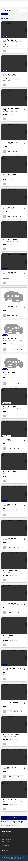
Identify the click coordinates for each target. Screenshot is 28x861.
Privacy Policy (11, 858)
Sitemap (19, 858)
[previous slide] (2, 30)
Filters (5, 14)
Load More (14, 817)
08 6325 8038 (5, 835)
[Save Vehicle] (24, 41)
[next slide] (26, 30)
